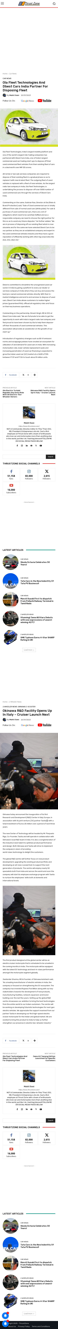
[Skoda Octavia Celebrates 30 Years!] (10, 562)
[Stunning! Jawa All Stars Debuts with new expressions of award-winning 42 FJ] (10, 618)
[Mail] (31, 445)
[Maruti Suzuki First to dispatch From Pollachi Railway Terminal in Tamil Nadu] (10, 600)
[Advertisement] (29, 39)
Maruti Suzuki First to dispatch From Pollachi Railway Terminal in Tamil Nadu (37, 601)
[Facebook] (17, 445)
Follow (29, 470)
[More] (34, 375)
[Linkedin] (27, 445)
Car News (12, 73)
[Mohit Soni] (5, 95)
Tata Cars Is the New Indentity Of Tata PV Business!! (37, 582)
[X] (36, 445)
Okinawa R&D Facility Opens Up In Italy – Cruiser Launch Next (42, 392)
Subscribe (11, 484)
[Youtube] (41, 445)
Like (11, 470)
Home (5, 73)
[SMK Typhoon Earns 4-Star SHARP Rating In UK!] (10, 637)
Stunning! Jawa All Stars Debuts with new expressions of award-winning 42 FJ (37, 620)
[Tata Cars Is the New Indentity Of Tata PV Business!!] (10, 581)
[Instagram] (22, 445)
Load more (28, 650)
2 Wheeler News (27, 614)
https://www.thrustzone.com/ (29, 426)
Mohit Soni (14, 95)
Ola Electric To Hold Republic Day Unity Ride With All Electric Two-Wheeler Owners (13, 393)
